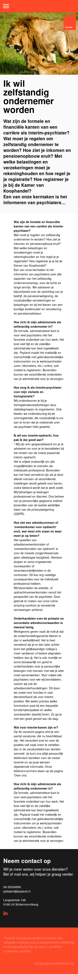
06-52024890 (12, 887)
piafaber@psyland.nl (16, 891)
